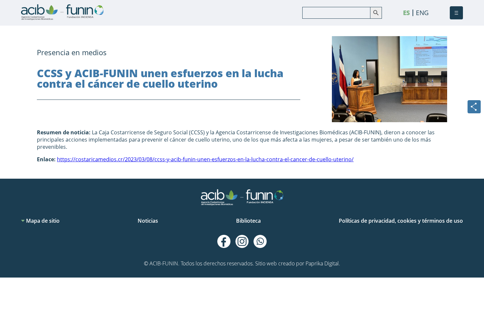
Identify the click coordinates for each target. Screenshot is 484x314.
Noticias (148, 220)
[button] (456, 12)
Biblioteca (248, 220)
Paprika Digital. (323, 263)
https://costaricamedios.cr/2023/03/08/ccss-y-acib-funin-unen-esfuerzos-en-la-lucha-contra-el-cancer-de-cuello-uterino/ (205, 159)
